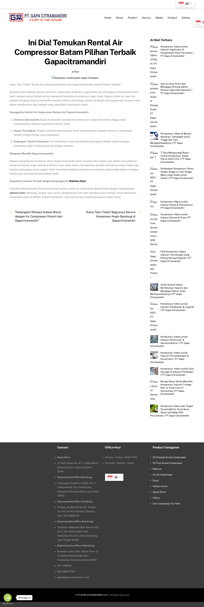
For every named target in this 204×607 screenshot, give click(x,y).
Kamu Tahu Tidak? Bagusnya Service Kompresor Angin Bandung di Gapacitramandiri (110, 216)
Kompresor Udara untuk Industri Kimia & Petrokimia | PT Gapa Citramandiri (176, 204)
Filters (156, 497)
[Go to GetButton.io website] (8, 604)
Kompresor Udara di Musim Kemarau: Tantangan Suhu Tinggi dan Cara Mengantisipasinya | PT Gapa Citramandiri (170, 139)
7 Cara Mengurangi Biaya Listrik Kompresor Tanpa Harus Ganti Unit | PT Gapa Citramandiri (175, 157)
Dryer (156, 480)
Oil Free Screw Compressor (167, 463)
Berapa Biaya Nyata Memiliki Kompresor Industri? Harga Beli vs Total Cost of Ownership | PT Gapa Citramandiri (176, 387)
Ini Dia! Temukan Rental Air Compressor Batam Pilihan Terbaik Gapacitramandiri (75, 52)
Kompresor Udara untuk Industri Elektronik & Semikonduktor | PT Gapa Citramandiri (169, 341)
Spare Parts (159, 492)
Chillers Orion (160, 486)
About (119, 17)
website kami (17, 192)
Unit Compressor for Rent (166, 503)
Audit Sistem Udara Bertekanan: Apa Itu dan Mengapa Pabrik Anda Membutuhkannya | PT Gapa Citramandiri (169, 290)
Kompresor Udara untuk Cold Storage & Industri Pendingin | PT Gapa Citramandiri (177, 371)
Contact (172, 17)
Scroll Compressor (163, 474)
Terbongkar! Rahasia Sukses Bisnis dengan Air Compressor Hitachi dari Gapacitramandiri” (39, 216)
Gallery (186, 17)
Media (159, 17)
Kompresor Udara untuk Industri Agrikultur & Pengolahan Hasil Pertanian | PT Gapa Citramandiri (176, 51)
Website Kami (77, 181)
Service (146, 17)
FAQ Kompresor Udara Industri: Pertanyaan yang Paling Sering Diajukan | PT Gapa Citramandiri (175, 256)
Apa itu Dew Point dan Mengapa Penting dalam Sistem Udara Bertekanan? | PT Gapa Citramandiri (176, 88)
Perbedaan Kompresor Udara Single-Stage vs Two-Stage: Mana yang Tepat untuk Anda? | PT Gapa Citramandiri (176, 173)
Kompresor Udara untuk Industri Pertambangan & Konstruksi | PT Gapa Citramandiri (169, 357)
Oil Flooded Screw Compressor (169, 457)
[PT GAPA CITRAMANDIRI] (38, 19)
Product (132, 17)
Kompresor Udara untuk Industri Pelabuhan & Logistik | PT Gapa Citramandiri (177, 306)
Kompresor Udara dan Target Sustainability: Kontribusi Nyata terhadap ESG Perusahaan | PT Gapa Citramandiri (171, 411)
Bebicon (157, 468)
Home (107, 17)
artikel (75, 71)
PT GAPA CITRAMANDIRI (89, 595)
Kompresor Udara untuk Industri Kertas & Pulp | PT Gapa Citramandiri (175, 217)
